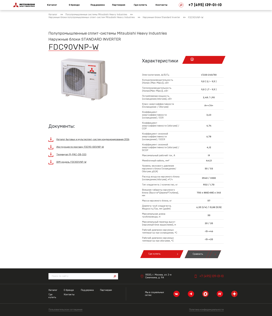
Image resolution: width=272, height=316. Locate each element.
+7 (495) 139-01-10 (205, 5)
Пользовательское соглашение (65, 309)
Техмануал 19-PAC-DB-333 (71, 154)
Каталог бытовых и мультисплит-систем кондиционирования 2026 (92, 139)
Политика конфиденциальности (206, 309)
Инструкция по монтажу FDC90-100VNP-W (80, 147)
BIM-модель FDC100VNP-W (71, 162)
